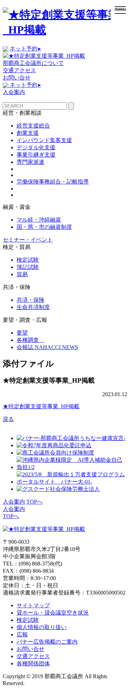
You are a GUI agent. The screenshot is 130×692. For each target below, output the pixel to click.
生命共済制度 (33, 307)
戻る (8, 419)
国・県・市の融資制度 (44, 227)
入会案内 (14, 92)
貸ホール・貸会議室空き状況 (53, 613)
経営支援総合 (33, 126)
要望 (22, 333)
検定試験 (28, 260)
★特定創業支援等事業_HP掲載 (41, 406)
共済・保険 (30, 300)
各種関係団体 (33, 663)
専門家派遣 (30, 162)
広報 (22, 634)
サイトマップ (33, 605)
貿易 (22, 274)
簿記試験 (28, 267)
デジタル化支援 (36, 147)
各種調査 (30, 340)
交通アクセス (19, 70)
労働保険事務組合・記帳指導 (53, 182)
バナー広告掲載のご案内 (47, 642)
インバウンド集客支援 (44, 140)
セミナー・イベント (28, 240)
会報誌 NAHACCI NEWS (47, 347)
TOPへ (34, 502)
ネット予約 (25, 49)
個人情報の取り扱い (42, 627)
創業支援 (28, 133)
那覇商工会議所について (33, 63)
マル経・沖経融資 (39, 220)
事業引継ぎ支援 (36, 155)
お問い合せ (17, 78)
